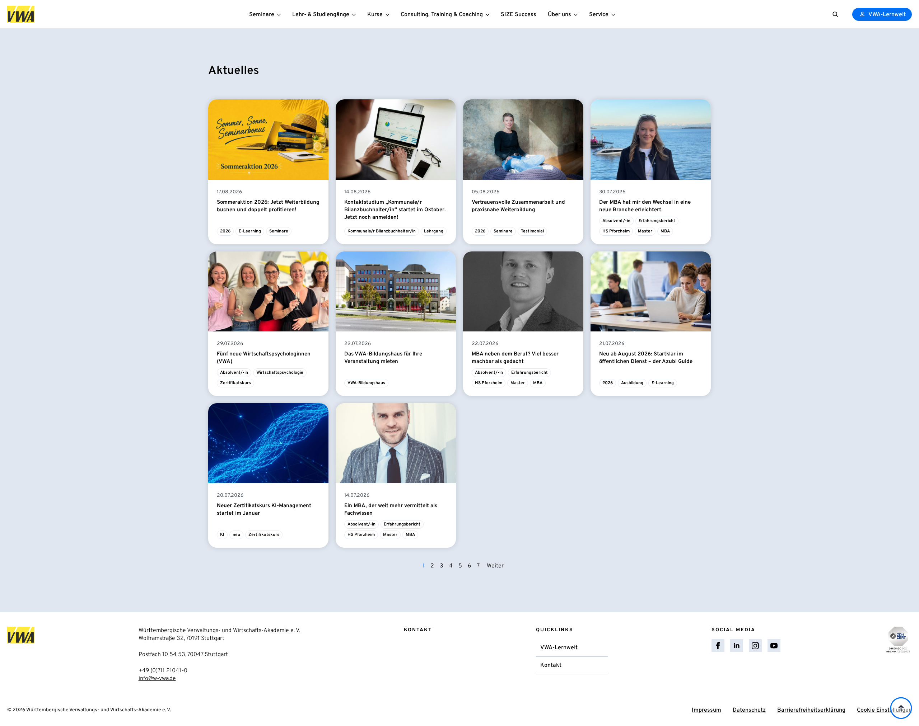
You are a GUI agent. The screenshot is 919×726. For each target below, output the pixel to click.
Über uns (559, 14)
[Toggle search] (835, 14)
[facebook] (718, 645)
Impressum (706, 710)
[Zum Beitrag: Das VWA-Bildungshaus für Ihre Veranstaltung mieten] (396, 291)
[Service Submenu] (614, 14)
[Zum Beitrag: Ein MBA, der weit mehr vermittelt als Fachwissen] (396, 443)
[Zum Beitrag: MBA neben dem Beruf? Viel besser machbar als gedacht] (523, 291)
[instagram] (755, 645)
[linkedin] (736, 645)
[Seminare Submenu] (280, 14)
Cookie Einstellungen (884, 710)
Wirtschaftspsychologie (279, 373)
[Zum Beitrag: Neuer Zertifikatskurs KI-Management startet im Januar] (268, 443)
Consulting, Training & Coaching (442, 14)
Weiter (495, 566)
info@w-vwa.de (157, 678)
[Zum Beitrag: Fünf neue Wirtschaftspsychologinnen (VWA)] (268, 291)
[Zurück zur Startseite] (20, 14)
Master (645, 231)
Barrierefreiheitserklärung (811, 710)
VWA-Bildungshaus (366, 383)
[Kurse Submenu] (389, 14)
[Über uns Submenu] (577, 14)
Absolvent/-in (616, 221)
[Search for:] (835, 14)
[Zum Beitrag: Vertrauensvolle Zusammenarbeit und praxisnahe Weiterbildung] (523, 139)
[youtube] (774, 645)
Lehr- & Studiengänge (320, 14)
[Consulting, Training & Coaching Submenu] (489, 14)
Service (598, 14)
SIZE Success (518, 14)
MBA (665, 231)
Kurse (375, 14)
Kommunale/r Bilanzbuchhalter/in (381, 231)
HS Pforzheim (616, 231)
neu (236, 535)
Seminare (261, 14)
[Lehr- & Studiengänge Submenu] (355, 14)
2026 (225, 231)
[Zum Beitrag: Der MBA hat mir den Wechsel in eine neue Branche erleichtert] (651, 139)
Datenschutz (749, 710)
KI (222, 535)
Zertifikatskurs (235, 383)
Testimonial (532, 231)
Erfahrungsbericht (657, 221)
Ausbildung (632, 383)
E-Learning (250, 231)
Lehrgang (433, 231)
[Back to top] (901, 708)
